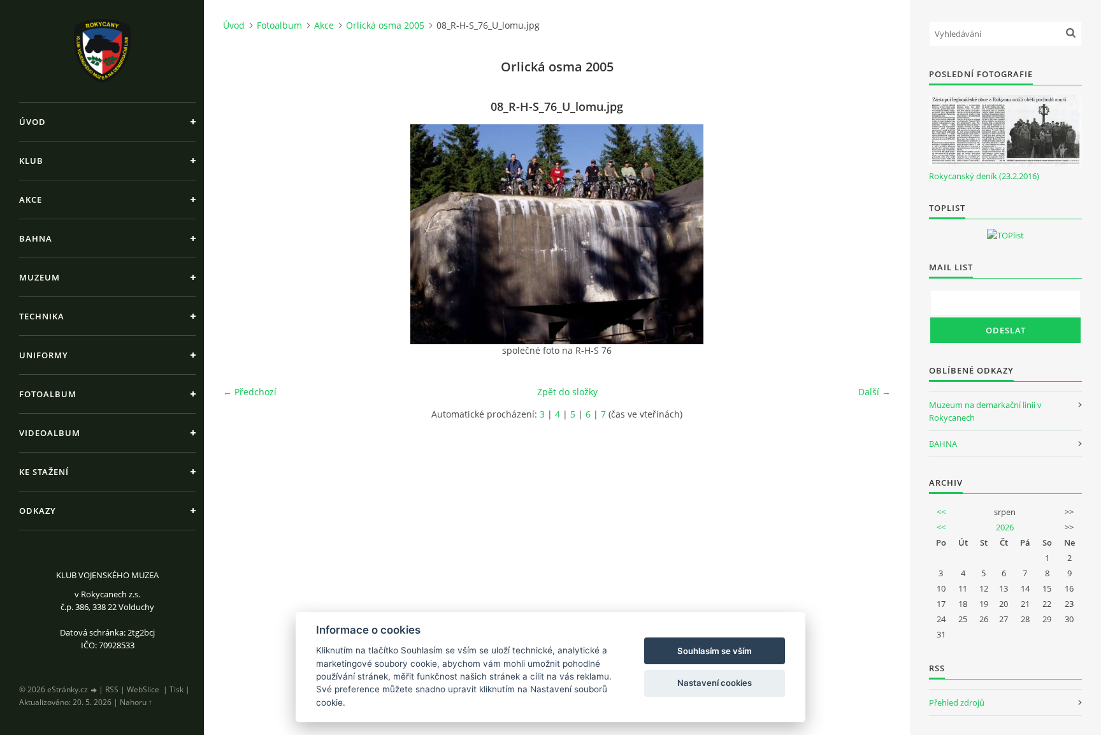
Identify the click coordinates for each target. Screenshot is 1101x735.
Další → (874, 392)
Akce (30, 199)
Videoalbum (49, 433)
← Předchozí (250, 392)
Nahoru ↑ (136, 702)
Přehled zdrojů (956, 702)
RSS (112, 689)
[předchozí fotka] (243, 234)
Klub (31, 160)
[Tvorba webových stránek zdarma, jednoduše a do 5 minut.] (94, 690)
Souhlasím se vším (714, 651)
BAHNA (943, 443)
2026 (1005, 527)
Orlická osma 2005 (385, 25)
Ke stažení (44, 471)
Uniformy (43, 355)
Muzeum (39, 277)
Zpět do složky (567, 392)
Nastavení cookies (714, 683)
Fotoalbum (47, 394)
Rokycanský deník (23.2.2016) (984, 176)
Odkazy (37, 510)
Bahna (35, 238)
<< (941, 512)
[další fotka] (870, 234)
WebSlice (143, 689)
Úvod (32, 121)
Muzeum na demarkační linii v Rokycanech (985, 411)
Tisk (176, 689)
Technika (41, 316)
